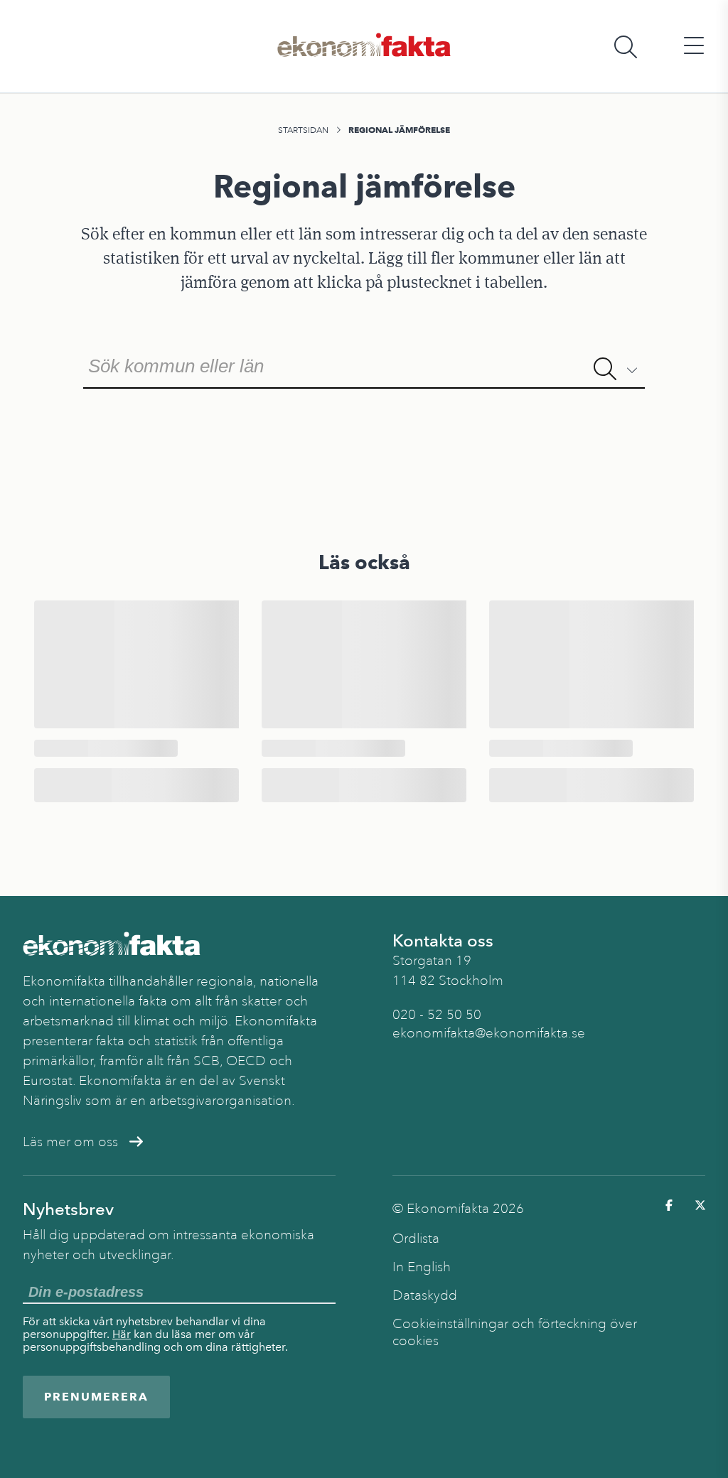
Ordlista (415, 1238)
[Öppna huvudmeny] (693, 46)
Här (121, 1334)
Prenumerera (96, 1396)
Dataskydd (424, 1295)
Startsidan (303, 130)
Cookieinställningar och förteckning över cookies (514, 1332)
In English (421, 1266)
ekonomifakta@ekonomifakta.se (488, 1033)
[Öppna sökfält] (625, 46)
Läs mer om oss (70, 1141)
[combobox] (363, 364)
